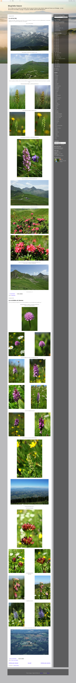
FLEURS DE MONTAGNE (59, 22)
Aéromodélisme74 (57, 152)
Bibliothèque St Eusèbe (58, 153)
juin (57, 60)
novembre (58, 52)
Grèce (56, 96)
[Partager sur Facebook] (20, 293)
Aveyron (56, 84)
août (57, 54)
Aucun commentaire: (13, 658)
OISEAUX (57, 24)
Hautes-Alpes (57, 99)
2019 (56, 45)
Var (55, 137)
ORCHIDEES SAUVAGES (59, 21)
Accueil (29, 663)
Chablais (56, 91)
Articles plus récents (13, 663)
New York (57, 120)
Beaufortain (13, 295)
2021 (56, 42)
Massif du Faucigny (58, 116)
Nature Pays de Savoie (58, 148)
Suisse (56, 133)
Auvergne (57, 83)
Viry (56, 138)
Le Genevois (57, 104)
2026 (56, 34)
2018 (56, 46)
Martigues (57, 112)
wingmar (41, 673)
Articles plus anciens (45, 663)
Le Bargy (56, 103)
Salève (56, 129)
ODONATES (57, 26)
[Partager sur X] (19, 293)
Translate (62, 144)
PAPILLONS (57, 25)
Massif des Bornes (58, 114)
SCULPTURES (57, 30)
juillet (58, 55)
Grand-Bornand (57, 95)
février (58, 66)
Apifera (56, 79)
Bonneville (57, 88)
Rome (56, 126)
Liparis (56, 107)
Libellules (56, 105)
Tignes (56, 134)
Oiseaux (56, 122)
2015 (56, 51)
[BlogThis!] (18, 293)
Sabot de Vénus (58, 128)
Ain (55, 74)
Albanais (56, 75)
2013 (56, 68)
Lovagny (56, 108)
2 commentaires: (12, 293)
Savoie (56, 130)
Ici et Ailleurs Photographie (59, 155)
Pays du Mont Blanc (58, 125)
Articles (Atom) (16, 665)
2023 (56, 39)
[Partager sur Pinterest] (22, 293)
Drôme (56, 93)
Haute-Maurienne (58, 97)
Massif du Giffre (58, 117)
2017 (56, 48)
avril (57, 63)
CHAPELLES (57, 29)
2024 (56, 37)
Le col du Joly (13, 18)
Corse (56, 92)
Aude (56, 82)
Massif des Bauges (14, 660)
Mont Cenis (57, 118)
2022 (56, 40)
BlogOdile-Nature (15, 6)
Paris (56, 124)
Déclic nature (56, 154)
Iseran (56, 100)
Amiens (56, 76)
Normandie (57, 121)
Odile (62, 159)
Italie (56, 101)
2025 (56, 36)
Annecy (56, 78)
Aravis (56, 80)
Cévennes (57, 89)
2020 (56, 43)
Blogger (48, 673)
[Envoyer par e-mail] (17, 293)
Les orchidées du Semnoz (16, 300)
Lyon (56, 109)
